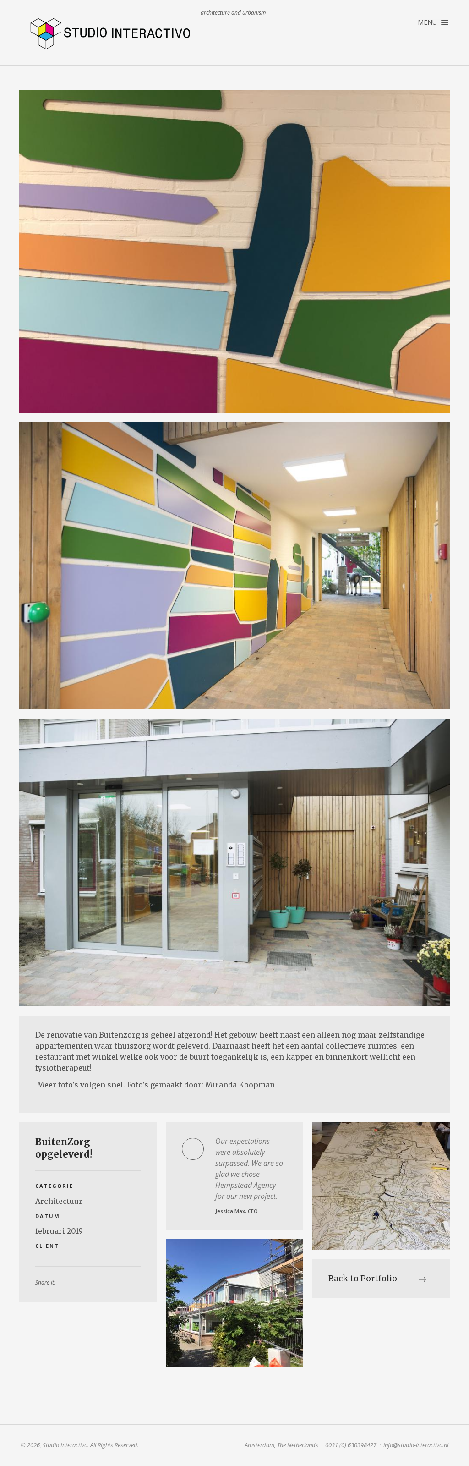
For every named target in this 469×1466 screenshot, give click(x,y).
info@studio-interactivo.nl (415, 1445)
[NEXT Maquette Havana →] (381, 1186)
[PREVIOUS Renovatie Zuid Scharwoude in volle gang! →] (234, 1303)
